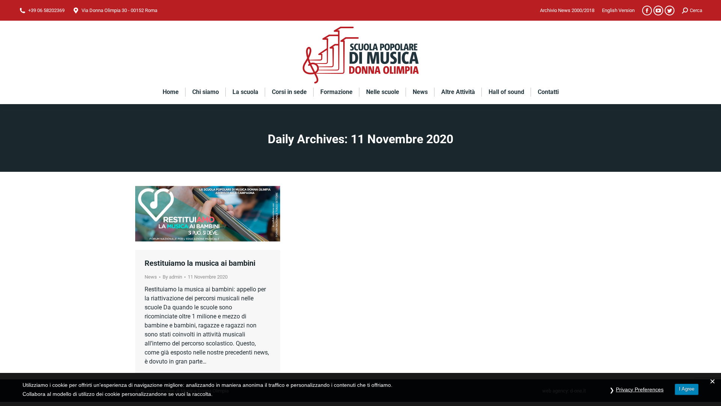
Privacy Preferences (640, 389)
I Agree (686, 389)
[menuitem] (567, 10)
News (151, 277)
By (172, 277)
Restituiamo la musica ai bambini (200, 263)
